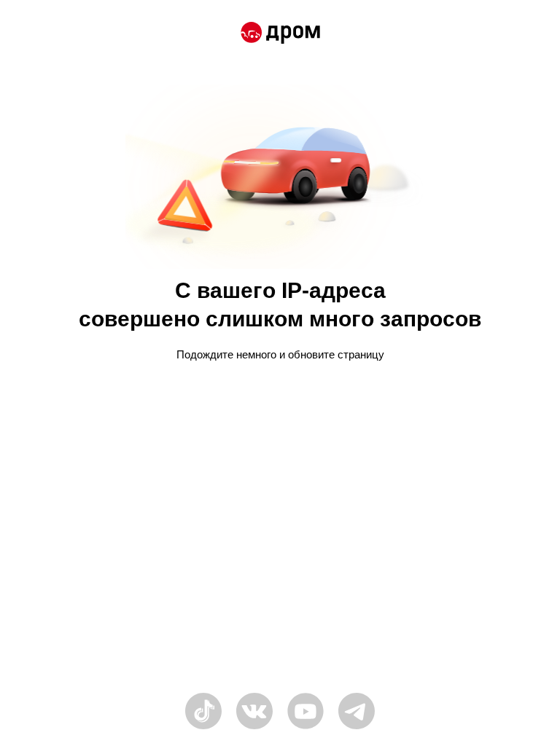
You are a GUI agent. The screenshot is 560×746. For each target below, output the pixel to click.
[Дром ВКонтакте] (254, 727)
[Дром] (280, 35)
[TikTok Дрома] (203, 727)
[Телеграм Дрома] (356, 727)
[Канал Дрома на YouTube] (305, 727)
